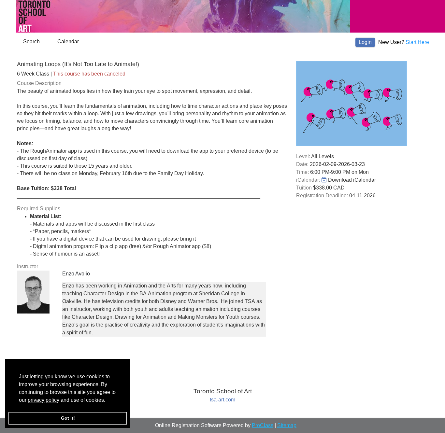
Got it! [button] (68, 418)
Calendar (68, 41)
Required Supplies (38, 208)
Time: (302, 172)
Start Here (417, 42)
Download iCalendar (351, 180)
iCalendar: (308, 180)
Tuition (304, 187)
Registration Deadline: (322, 195)
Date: (302, 164)
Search (31, 41)
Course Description (39, 83)
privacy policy (43, 400)
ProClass (262, 425)
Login (365, 42)
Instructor (27, 266)
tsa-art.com (222, 399)
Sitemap (286, 425)
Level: (303, 156)
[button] (107, 400)
